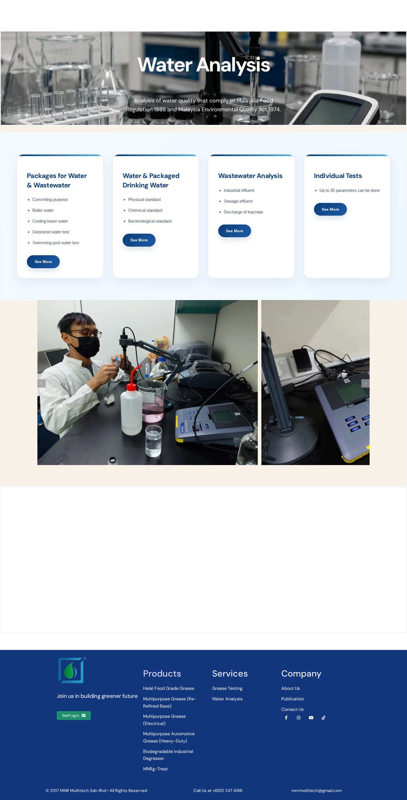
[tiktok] (323, 717)
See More (43, 261)
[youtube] (311, 717)
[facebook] (286, 717)
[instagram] (298, 717)
